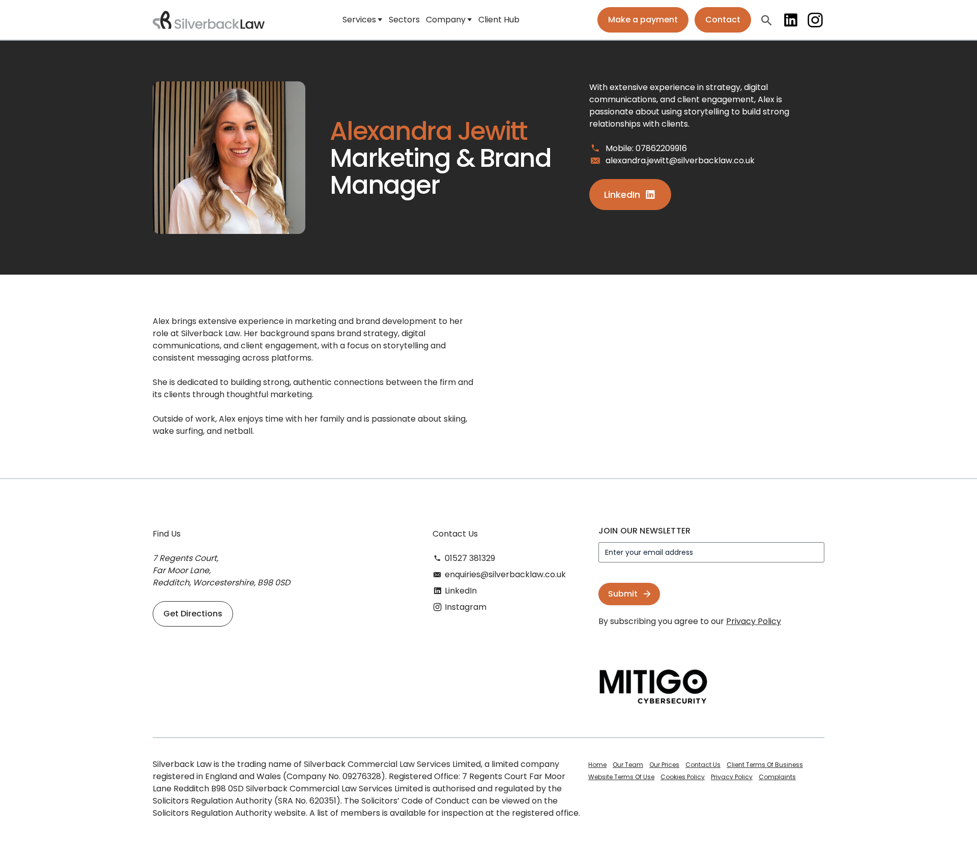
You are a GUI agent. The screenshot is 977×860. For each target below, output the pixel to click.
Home (597, 764)
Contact (722, 19)
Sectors (404, 19)
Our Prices (664, 764)
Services (359, 19)
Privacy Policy (753, 621)
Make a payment (643, 19)
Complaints (777, 777)
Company (446, 19)
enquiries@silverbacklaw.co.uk (505, 574)
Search (766, 20)
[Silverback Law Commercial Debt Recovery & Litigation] (209, 20)
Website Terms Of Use (621, 777)
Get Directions (192, 613)
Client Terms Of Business (765, 764)
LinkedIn (791, 20)
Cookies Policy (682, 777)
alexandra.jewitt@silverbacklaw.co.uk (680, 160)
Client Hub (499, 19)
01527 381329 (470, 558)
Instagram (815, 20)
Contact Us (703, 764)
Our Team (628, 764)
